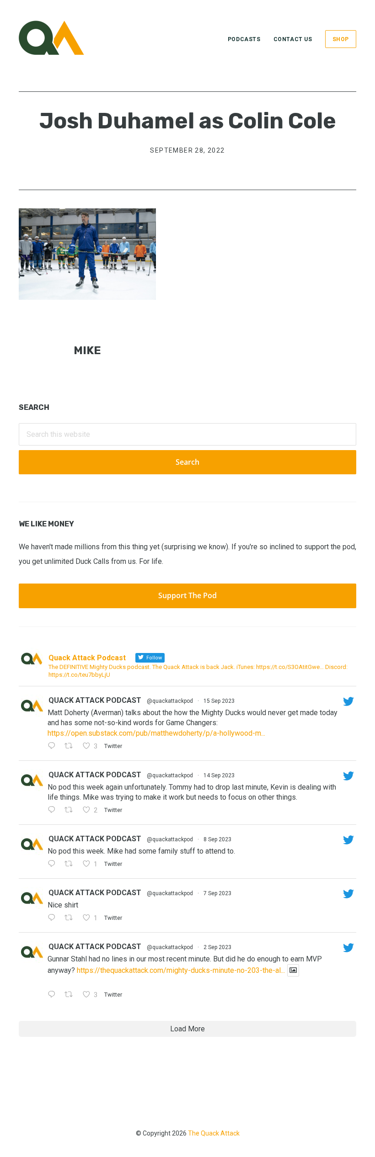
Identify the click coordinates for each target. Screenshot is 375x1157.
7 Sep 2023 (217, 893)
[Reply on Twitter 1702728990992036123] (53, 747)
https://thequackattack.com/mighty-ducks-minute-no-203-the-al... (181, 970)
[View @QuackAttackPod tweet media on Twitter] (293, 970)
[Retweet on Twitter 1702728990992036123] (71, 747)
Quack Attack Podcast (94, 700)
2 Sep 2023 (217, 947)
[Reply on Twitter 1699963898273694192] (53, 864)
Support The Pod (187, 595)
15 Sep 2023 (219, 701)
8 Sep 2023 (217, 839)
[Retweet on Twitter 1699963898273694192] (71, 864)
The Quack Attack (214, 1133)
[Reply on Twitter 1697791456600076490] (53, 995)
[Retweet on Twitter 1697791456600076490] (71, 995)
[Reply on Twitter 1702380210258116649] (53, 810)
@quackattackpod (170, 701)
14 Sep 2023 (219, 775)
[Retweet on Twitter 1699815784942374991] (71, 918)
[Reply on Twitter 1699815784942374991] (53, 918)
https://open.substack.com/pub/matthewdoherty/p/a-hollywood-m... (156, 733)
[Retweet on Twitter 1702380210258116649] (71, 810)
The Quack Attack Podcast (64, 38)
